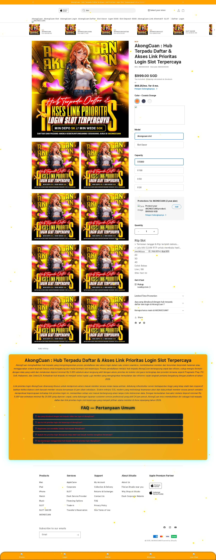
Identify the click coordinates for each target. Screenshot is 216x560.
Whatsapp (151, 557)
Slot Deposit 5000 (128, 19)
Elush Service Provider (77, 496)
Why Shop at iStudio (131, 492)
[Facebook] (136, 323)
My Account (99, 482)
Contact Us (99, 496)
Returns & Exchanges (103, 492)
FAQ (96, 501)
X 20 (139, 187)
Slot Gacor (102, 19)
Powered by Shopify (169, 540)
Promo (22, 557)
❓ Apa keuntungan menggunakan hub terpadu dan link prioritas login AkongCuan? (67, 441)
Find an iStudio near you (132, 487)
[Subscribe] (77, 535)
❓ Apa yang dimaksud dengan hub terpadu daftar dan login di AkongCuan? (64, 416)
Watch (42, 496)
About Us (126, 482)
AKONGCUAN (45, 515)
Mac (41, 482)
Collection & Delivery (103, 487)
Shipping (149, 79)
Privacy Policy (100, 505)
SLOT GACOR (45, 510)
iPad (41, 487)
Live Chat (194, 557)
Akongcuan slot (144, 136)
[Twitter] (140, 323)
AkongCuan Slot (51, 19)
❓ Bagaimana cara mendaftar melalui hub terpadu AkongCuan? (60, 429)
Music (41, 501)
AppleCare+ (72, 482)
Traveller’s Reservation (77, 510)
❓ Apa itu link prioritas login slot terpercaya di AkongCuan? (58, 422)
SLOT (166, 19)
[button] (37, 19)
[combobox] (108, 10)
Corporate (71, 487)
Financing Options (75, 501)
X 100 (139, 170)
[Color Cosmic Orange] (137, 101)
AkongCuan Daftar (87, 19)
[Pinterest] (144, 323)
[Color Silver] (150, 101)
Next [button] (183, 2)
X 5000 (140, 162)
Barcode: (154, 67)
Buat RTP (165, 251)
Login (65, 557)
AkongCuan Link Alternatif (150, 19)
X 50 (139, 179)
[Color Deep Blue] (144, 101)
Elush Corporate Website (133, 496)
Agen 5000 (113, 19)
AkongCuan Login (68, 19)
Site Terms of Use (102, 510)
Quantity (139, 225)
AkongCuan (37, 19)
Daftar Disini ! (139, 2)
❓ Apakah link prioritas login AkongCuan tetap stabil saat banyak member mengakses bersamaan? (73, 435)
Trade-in (70, 505)
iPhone (42, 492)
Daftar (108, 557)
